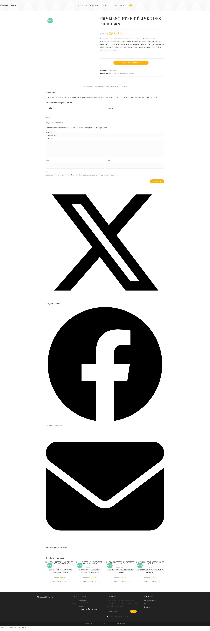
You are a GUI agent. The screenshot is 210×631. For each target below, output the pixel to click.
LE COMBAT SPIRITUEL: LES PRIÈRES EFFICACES (120, 571)
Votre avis (50, 138)
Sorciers (131, 73)
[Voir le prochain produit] (162, 18)
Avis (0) (124, 86)
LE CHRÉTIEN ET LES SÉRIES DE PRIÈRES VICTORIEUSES (90, 571)
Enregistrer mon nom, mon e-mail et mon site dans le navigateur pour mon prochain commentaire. (81, 175)
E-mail (109, 161)
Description (87, 86)
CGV (145, 604)
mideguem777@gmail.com (87, 609)
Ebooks (60, 567)
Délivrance (112, 73)
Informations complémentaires (107, 86)
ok (133, 611)
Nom (48, 161)
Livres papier (112, 70)
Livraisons (147, 607)
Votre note (50, 132)
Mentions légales (149, 600)
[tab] (87, 86)
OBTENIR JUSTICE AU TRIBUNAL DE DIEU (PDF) (150, 571)
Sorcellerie (124, 73)
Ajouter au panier (131, 62)
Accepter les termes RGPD (118, 616)
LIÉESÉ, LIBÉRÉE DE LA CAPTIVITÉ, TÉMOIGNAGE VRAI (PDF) (60, 571)
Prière (118, 73)
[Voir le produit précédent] (158, 18)
